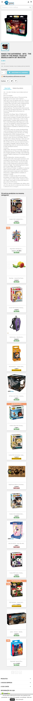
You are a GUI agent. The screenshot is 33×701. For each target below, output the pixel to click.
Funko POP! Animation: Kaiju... (16, 455)
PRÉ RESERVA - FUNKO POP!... (16, 366)
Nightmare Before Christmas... (16, 484)
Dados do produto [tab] (18, 88)
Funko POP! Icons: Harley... (16, 573)
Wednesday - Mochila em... (16, 337)
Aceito (12, 699)
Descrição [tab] (7, 88)
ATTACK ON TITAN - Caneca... (16, 396)
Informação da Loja (8, 690)
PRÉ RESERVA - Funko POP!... (16, 602)
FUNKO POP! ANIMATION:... (16, 219)
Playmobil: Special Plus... (16, 661)
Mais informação (19, 699)
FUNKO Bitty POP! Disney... (16, 425)
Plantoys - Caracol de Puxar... (16, 278)
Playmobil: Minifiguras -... (16, 248)
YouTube (16, 672)
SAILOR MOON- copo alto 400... (16, 543)
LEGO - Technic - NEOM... (16, 632)
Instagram (20, 672)
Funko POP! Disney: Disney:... (16, 307)
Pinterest (15, 80)
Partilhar (7, 80)
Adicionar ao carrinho (18, 72)
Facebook (12, 672)
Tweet (11, 80)
